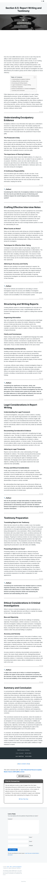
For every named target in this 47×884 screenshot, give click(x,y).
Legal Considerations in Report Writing (21, 84)
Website (31, 845)
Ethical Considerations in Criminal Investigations (23, 88)
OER (11, 866)
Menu (43, 1)
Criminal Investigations (16, 866)
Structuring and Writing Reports (19, 83)
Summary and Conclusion (18, 90)
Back (19, 763)
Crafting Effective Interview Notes (20, 81)
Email (30, 841)
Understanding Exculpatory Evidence (21, 79)
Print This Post (24, 799)
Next (28, 763)
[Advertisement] (23, 43)
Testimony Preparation (17, 86)
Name (30, 837)
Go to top (41, 111)
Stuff (8, 866)
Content (24, 763)
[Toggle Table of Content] (34, 77)
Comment (10, 819)
